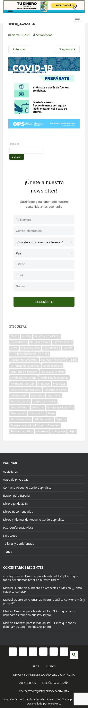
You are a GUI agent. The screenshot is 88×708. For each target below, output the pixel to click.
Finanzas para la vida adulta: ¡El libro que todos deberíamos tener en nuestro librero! (40, 578)
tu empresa (58, 431)
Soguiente (66, 49)
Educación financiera (53, 360)
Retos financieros (21, 419)
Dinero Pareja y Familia (24, 360)
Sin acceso (10, 535)
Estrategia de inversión (24, 371)
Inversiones (54, 395)
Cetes (14, 348)
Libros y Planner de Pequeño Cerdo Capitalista (33, 519)
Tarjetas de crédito (22, 431)
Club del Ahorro (30, 348)
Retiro (51, 413)
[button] (74, 655)
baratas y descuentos (46, 336)
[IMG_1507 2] (44, 92)
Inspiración (37, 395)
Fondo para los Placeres (54, 377)
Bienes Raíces (19, 342)
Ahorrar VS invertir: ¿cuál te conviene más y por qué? (44, 601)
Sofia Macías (44, 35)
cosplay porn (11, 576)
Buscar (14, 143)
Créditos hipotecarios (23, 354)
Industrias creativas (55, 389)
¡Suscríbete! (44, 302)
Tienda (7, 551)
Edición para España (16, 495)
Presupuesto (36, 413)
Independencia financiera (25, 389)
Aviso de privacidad (15, 479)
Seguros (61, 419)
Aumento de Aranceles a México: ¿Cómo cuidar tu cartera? (42, 589)
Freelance (44, 383)
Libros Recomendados (18, 511)
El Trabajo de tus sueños (25, 366)
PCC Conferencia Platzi (18, 527)
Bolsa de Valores (40, 342)
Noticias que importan (60, 407)
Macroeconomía (20, 401)
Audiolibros (10, 471)
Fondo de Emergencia (23, 377)
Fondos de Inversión (23, 383)
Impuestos (59, 383)
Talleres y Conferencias (18, 543)
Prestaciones (18, 413)
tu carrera (42, 431)
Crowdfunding (51, 348)
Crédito (68, 348)
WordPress (54, 703)
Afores (15, 336)
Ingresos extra (19, 395)
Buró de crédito (63, 342)
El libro (73, 360)
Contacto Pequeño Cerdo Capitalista (27, 487)
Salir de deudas (44, 419)
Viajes (72, 431)
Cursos (50, 666)
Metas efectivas (20, 407)
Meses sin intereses (45, 401)
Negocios (37, 407)
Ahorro (26, 336)
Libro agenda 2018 (15, 503)
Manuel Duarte (13, 588)
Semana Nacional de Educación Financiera (35, 425)
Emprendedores (52, 366)
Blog (36, 666)
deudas (44, 354)
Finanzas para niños (52, 371)
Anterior (20, 49)
